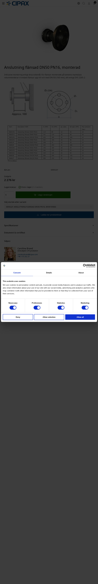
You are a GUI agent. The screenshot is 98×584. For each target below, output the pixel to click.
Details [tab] (49, 273)
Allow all (80, 317)
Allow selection (49, 317)
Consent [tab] (17, 273)
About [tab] (81, 273)
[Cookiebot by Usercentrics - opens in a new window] (84, 265)
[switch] (37, 307)
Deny (18, 317)
